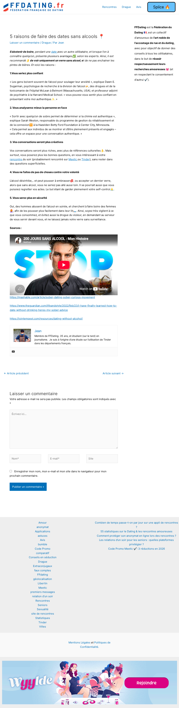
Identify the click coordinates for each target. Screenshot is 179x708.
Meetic (73, 159)
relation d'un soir (42, 596)
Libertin (42, 583)
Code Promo (42, 548)
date (54, 51)
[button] (161, 7)
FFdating (42, 574)
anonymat (43, 527)
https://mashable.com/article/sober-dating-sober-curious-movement (52, 297)
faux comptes (42, 570)
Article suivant (113, 373)
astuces (42, 535)
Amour (42, 522)
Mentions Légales (79, 642)
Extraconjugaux (42, 566)
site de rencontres (42, 613)
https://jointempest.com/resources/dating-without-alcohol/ (46, 318)
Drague (126, 7)
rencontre (16, 159)
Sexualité (42, 609)
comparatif (42, 553)
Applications (42, 531)
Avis (138, 7)
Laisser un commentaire (25, 42)
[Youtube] (13, 351)
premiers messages (42, 592)
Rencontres (109, 7)
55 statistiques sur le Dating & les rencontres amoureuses (136, 531)
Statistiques (42, 618)
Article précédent (16, 373)
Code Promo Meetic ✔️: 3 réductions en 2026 (136, 548)
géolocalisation (42, 579)
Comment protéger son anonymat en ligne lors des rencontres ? (136, 535)
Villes (42, 626)
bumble (42, 544)
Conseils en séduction (42, 557)
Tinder (85, 159)
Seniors (42, 605)
